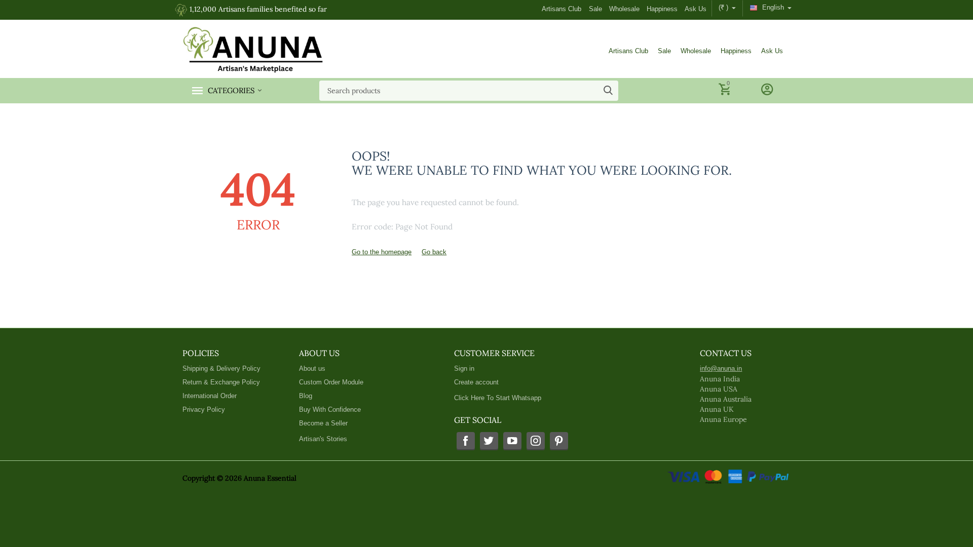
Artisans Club (561, 9)
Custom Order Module (331, 382)
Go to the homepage (381, 252)
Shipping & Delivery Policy (221, 368)
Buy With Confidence (330, 409)
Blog (305, 396)
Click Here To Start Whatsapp (497, 398)
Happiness (662, 9)
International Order (209, 396)
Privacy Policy (203, 409)
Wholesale (624, 9)
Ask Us (695, 9)
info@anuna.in (721, 368)
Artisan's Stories (323, 439)
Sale (595, 9)
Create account (476, 382)
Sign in (464, 368)
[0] (726, 94)
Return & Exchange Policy (221, 382)
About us (312, 368)
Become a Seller (323, 423)
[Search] (608, 91)
